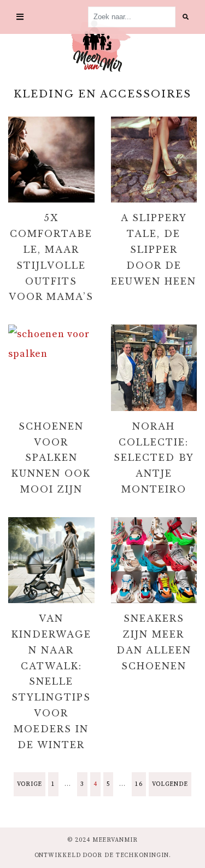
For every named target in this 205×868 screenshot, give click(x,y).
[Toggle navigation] (20, 17)
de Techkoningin (136, 855)
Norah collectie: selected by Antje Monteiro (154, 458)
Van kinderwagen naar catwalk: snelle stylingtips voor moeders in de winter (51, 681)
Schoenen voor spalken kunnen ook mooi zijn (51, 458)
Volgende (170, 784)
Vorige (29, 784)
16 (139, 784)
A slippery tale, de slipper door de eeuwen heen (153, 249)
